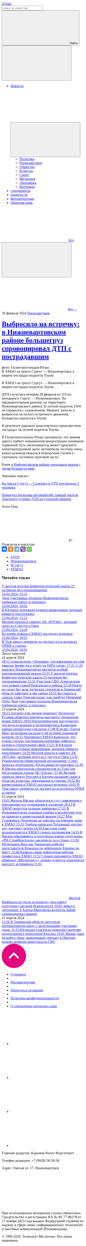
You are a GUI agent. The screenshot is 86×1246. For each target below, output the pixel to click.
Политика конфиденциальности (35, 998)
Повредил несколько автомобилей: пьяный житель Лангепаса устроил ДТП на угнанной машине (40, 497)
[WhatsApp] (29, 549)
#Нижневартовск (23, 561)
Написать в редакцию (27, 990)
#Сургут (17, 565)
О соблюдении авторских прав (34, 1006)
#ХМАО (17, 569)
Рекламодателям (23, 982)
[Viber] (23, 549)
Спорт (24, 175)
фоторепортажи (22, 199)
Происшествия (30, 163)
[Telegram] (16, 549)
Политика (26, 159)
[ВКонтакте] (4, 549)
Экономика (27, 183)
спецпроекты (20, 191)
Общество (27, 167)
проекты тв (19, 195)
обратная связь (22, 203)
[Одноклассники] (10, 549)
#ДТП (15, 557)
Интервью (27, 187)
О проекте (18, 974)
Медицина (27, 179)
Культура (26, 171)
